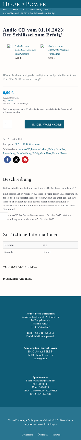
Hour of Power (59, 153)
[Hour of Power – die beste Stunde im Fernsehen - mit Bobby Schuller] (24, 3)
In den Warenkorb (47, 124)
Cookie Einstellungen (47, 424)
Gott (42, 153)
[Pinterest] (47, 414)
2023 (17, 144)
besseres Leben (39, 149)
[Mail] (61, 414)
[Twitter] (27, 414)
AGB (55, 420)
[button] (7, 159)
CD (23, 144)
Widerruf (47, 420)
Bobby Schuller (56, 149)
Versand (10, 100)
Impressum (29, 424)
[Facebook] (20, 414)
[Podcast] (54, 414)
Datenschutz (65, 420)
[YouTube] (34, 414)
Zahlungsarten (34, 420)
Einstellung (9, 153)
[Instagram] (40, 414)
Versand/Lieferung (17, 420)
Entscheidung (24, 153)
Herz (48, 153)
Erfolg (35, 153)
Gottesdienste (33, 144)
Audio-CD (24, 149)
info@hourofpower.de (44, 336)
